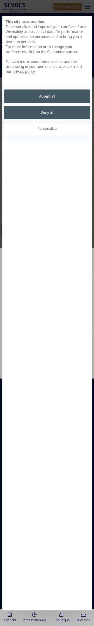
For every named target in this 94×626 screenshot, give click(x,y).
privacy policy (23, 71)
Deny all (47, 112)
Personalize (47, 128)
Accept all (47, 96)
